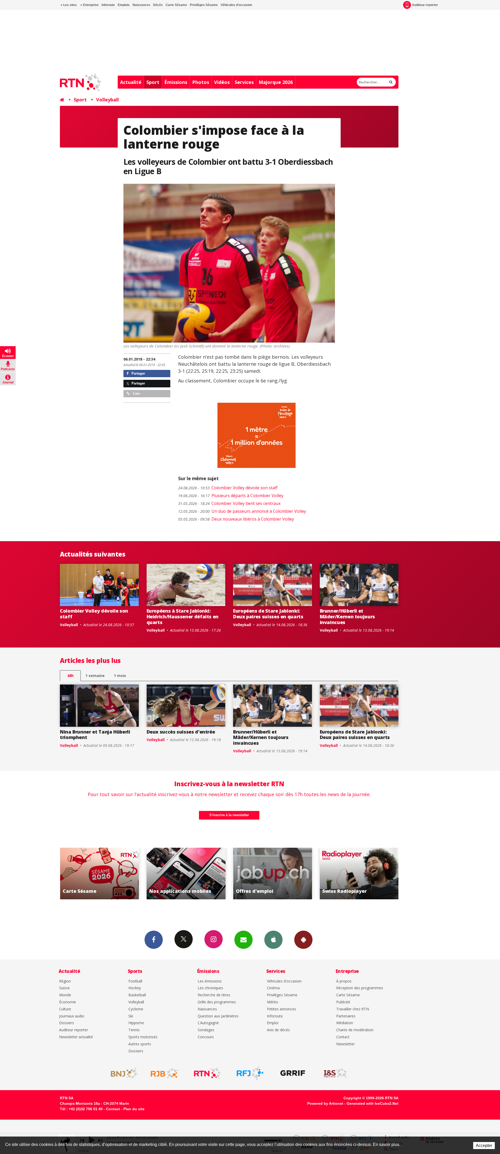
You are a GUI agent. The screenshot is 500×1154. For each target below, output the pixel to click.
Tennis (134, 1030)
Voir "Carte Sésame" (359, 873)
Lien (136, 393)
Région (65, 981)
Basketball (137, 995)
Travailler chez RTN (352, 1009)
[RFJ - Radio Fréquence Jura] (250, 1073)
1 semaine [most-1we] (95, 675)
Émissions (175, 82)
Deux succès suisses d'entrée (181, 732)
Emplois (124, 5)
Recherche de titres (214, 995)
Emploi (272, 1023)
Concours (206, 1037)
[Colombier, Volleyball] (229, 263)
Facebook (154, 940)
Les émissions (210, 981)
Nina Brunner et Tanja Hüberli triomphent (95, 735)
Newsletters (243, 940)
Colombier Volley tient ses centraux (229, 503)
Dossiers (66, 1023)
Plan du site (134, 1109)
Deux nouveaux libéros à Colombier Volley (236, 519)
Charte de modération (354, 1030)
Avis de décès (278, 1030)
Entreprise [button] (90, 5)
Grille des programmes (217, 1002)
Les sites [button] (70, 5)
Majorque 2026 (276, 82)
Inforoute (108, 5)
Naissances (141, 5)
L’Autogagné (208, 1023)
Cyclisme (135, 1009)
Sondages (206, 1030)
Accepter (484, 1145)
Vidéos (222, 82)
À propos (344, 981)
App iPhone (273, 940)
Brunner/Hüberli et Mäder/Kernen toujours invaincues (347, 616)
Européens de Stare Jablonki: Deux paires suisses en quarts (268, 614)
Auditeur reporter (73, 1030)
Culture (65, 1009)
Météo (272, 1002)
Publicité (343, 1002)
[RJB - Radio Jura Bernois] (164, 1073)
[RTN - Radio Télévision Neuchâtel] (207, 1073)
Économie (67, 1002)
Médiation (344, 1023)
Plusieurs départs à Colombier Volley (230, 495)
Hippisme (136, 1023)
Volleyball (107, 99)
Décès (158, 5)
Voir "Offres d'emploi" (186, 873)
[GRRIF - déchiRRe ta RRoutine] (292, 1073)
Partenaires (345, 1016)
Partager (137, 373)
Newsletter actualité (76, 1037)
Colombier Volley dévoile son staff (228, 488)
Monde (65, 995)
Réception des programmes (359, 988)
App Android (303, 940)
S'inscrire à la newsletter (229, 815)
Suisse (64, 988)
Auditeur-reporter (425, 5)
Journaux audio (71, 1016)
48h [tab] (70, 675)
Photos (200, 82)
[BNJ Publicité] (121, 1073)
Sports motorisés (143, 1037)
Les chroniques (210, 988)
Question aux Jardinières (218, 1016)
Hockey (134, 988)
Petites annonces (281, 1009)
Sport (152, 82)
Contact (342, 1037)
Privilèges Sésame (204, 5)
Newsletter (345, 1044)
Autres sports (139, 1044)
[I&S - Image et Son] (335, 1073)
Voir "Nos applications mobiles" (99, 873)
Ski (130, 1016)
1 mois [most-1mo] (120, 675)
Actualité (130, 82)
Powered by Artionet (325, 1103)
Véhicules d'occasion (236, 5)
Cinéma (273, 988)
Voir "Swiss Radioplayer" (272, 873)
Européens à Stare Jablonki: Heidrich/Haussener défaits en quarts (183, 616)
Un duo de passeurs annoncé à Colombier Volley (242, 511)
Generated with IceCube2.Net (372, 1103)
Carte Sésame (176, 5)
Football (135, 981)
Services (244, 82)
